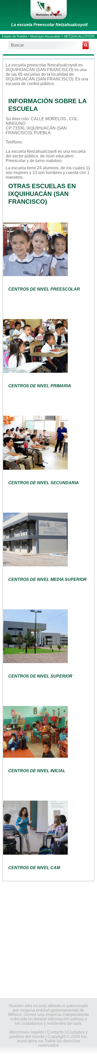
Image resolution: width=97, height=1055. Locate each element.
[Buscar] (86, 45)
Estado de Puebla (14, 36)
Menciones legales (26, 1032)
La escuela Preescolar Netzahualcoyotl (49, 24)
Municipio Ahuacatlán (45, 36)
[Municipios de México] (49, 9)
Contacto (55, 1032)
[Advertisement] (48, 939)
